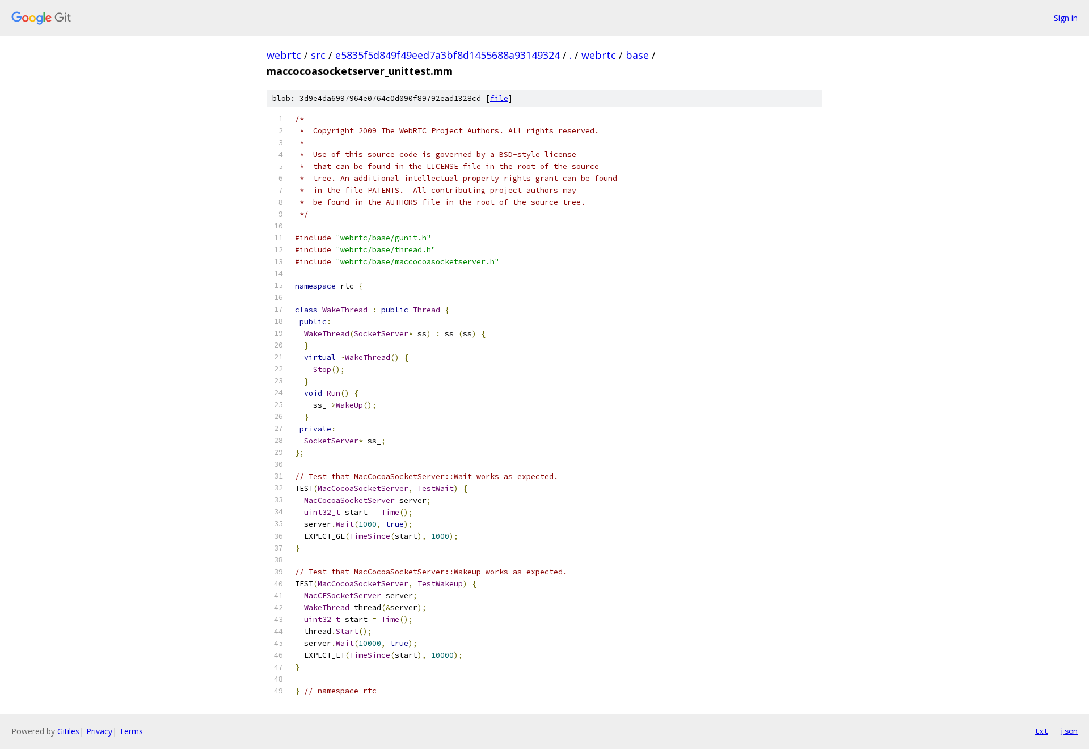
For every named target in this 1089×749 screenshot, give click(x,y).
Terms (131, 731)
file (499, 98)
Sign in (1066, 17)
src (318, 55)
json (1069, 731)
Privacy (99, 731)
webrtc (284, 55)
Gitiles (68, 731)
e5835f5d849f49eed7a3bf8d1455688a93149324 (447, 55)
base (637, 55)
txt (1041, 731)
